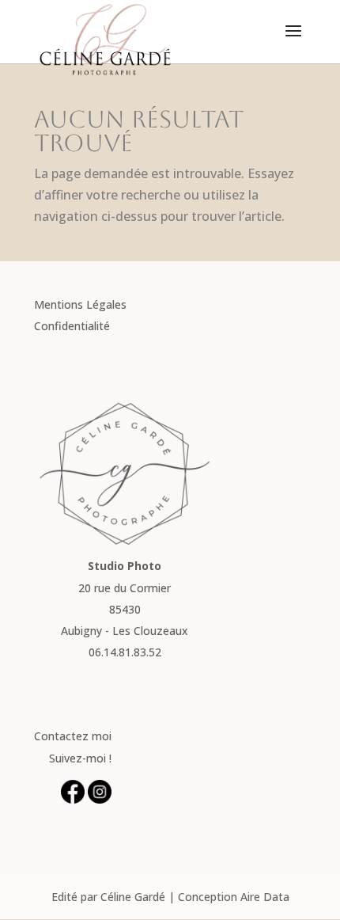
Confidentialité (72, 325)
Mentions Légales (80, 304)
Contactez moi (72, 735)
